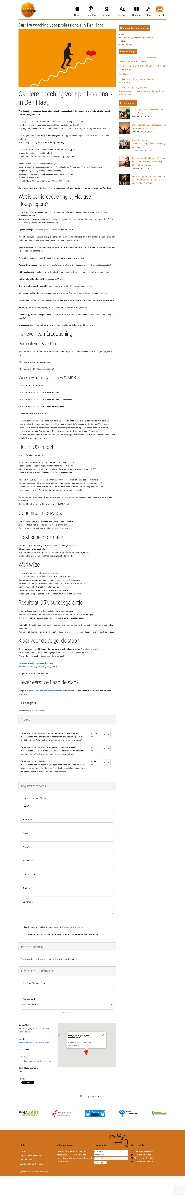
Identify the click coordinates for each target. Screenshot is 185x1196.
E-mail (26, 833)
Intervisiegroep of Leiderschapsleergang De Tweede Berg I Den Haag (149, 143)
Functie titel (29, 819)
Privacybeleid (26, 1159)
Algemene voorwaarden (30, 1155)
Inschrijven (100, 1162)
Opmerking (28, 901)
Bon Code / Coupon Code (34, 983)
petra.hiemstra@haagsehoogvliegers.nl (35, 663)
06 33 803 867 (125, 44)
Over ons (122, 15)
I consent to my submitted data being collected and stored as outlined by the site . (62, 934)
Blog (148, 15)
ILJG (26, 1056)
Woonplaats (29, 860)
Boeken (136, 15)
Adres (26, 847)
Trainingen (106, 15)
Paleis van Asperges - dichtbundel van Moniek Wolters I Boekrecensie (142, 67)
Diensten (91, 15)
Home (77, 15)
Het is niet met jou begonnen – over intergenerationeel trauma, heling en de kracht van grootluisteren (141, 91)
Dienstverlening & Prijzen (31, 1164)
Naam (26, 806)
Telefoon (27, 888)
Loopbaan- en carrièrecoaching (37, 1061)
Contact (160, 15)
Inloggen (41, 710)
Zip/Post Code (30, 874)
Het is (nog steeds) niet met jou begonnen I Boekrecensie (138, 81)
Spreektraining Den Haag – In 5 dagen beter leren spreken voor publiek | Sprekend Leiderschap (148, 161)
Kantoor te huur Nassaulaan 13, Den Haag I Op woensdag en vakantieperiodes (139, 59)
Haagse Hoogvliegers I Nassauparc (33, 1042)
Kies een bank (29, 999)
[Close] (102, 1035)
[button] (86, 1052)
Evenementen (73, 1045)
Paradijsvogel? (125, 74)
